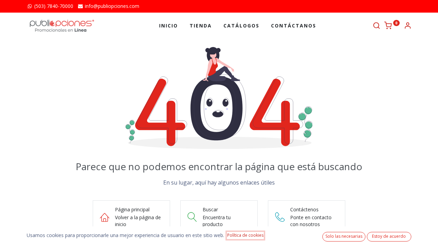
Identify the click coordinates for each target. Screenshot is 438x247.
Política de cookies (245, 235)
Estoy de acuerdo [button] (389, 236)
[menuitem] (168, 25)
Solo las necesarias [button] (343, 236)
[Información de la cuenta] (407, 26)
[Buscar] (376, 26)
